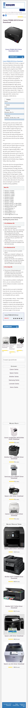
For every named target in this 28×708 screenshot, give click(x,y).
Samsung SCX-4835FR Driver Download (14, 477)
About (16, 704)
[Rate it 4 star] (20, 318)
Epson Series (14, 373)
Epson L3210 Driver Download (14, 548)
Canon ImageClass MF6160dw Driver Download (14, 438)
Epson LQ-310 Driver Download (14, 664)
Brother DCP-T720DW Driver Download (14, 577)
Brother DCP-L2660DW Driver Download (14, 457)
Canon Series (14, 369)
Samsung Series (14, 380)
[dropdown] (22, 10)
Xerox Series (14, 387)
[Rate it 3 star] (18, 318)
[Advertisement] (14, 55)
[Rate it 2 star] (16, 318)
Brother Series (14, 376)
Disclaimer (8, 705)
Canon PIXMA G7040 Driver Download (20, 346)
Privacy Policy (16, 705)
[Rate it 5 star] (22, 318)
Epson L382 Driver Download (14, 496)
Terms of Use (23, 706)
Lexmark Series (14, 383)
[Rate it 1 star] (14, 318)
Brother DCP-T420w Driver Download (14, 607)
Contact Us (22, 704)
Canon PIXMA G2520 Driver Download (5, 346)
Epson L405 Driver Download (14, 636)
